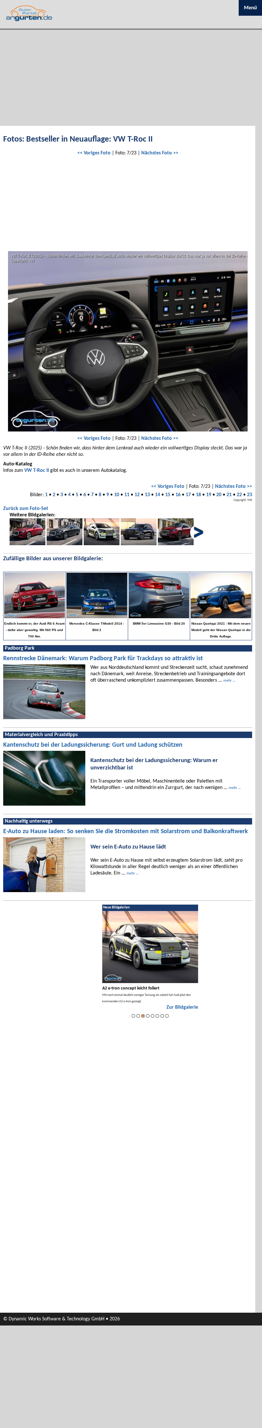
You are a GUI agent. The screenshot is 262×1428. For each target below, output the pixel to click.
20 (218, 494)
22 (239, 494)
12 (137, 494)
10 (116, 494)
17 (188, 494)
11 (126, 494)
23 (249, 494)
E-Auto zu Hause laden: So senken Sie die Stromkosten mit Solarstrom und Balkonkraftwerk (125, 831)
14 (157, 494)
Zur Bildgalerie (182, 1007)
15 (167, 494)
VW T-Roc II (36, 470)
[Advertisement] (131, 78)
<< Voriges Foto (94, 153)
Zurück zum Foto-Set (25, 508)
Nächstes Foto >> (159, 153)
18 (198, 494)
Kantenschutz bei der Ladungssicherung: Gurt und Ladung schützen (92, 745)
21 (229, 494)
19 (208, 494)
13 (147, 494)
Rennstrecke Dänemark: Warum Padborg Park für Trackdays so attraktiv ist (103, 658)
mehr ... (229, 681)
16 (178, 494)
